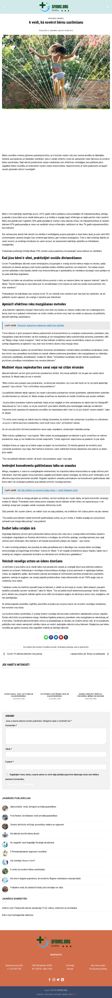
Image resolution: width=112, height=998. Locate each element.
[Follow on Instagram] (53, 979)
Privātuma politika (98, 969)
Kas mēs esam (98, 965)
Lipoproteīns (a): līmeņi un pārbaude (88, 654)
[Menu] (4, 7)
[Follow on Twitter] (58, 979)
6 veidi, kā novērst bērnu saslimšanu (27, 869)
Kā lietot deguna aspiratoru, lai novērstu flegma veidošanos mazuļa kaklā (45, 878)
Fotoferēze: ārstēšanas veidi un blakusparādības (55, 695)
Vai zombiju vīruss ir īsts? (22, 860)
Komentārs (11, 725)
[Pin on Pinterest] (61, 637)
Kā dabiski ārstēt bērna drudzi (24, 833)
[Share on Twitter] (56, 637)
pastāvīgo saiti (71, 647)
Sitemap (70, 965)
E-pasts (9, 762)
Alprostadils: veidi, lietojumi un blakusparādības (18, 695)
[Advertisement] (56, 132)
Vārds (8, 749)
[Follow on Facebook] (49, 979)
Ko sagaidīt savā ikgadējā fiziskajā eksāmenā (32, 842)
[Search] (107, 7)
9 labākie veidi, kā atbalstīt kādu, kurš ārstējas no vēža (36, 887)
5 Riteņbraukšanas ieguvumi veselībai (28, 851)
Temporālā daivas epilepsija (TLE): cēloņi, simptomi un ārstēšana (45, 908)
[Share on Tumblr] (66, 637)
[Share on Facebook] (51, 637)
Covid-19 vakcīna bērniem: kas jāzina (24, 654)
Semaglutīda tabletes (22, 915)
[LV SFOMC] (56, 6)
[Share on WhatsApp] (46, 637)
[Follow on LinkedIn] (62, 979)
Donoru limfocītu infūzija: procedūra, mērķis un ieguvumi (90, 695)
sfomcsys (69, 31)
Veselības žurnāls (56, 18)
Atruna (70, 969)
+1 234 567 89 (14, 969)
